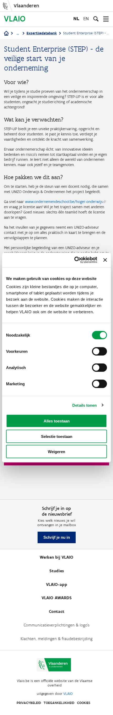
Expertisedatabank (42, 33)
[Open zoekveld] (96, 19)
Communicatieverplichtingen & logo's (56, 625)
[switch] (99, 351)
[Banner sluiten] (105, 260)
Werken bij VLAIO (56, 557)
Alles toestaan (57, 421)
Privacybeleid (29, 703)
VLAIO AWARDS (57, 597)
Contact (56, 611)
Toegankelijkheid (59, 703)
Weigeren (56, 451)
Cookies (83, 703)
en (86, 18)
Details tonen (84, 405)
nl (76, 18)
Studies (56, 570)
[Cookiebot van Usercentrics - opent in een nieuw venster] (74, 260)
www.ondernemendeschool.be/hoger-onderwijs (64, 201)
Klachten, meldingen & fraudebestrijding (56, 638)
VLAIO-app (56, 584)
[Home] (6, 33)
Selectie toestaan (56, 436)
